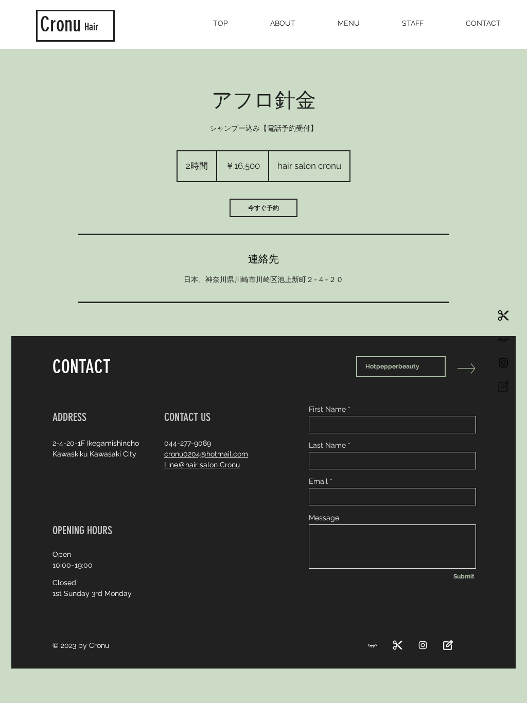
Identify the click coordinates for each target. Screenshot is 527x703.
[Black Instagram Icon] (503, 363)
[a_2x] (503, 339)
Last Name (327, 445)
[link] (263, 208)
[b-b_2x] (503, 386)
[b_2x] (372, 645)
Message (324, 517)
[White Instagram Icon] (422, 645)
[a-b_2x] (503, 315)
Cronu (60, 24)
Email (318, 481)
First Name (327, 409)
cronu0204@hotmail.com (206, 454)
